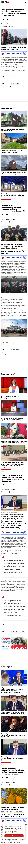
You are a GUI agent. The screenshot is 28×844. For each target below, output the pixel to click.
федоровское (4, 86)
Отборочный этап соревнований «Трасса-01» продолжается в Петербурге (11, 396)
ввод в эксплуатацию (6, 88)
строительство (12, 86)
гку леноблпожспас (15, 349)
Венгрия (3, 634)
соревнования (19, 351)
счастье (14, 88)
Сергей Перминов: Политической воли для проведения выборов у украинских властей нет (13, 735)
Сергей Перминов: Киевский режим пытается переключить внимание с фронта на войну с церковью (12, 758)
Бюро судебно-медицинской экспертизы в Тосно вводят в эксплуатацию (14, 173)
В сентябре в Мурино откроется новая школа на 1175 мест (13, 129)
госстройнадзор (21, 86)
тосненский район (15, 83)
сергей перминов (14, 631)
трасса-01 (4, 354)
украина (9, 634)
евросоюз (23, 631)
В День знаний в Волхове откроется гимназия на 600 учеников (12, 151)
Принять (14, 835)
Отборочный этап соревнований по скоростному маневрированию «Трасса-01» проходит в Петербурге (12, 419)
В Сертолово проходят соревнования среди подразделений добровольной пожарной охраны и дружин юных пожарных (12, 465)
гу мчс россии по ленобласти (8, 351)
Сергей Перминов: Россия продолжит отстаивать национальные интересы (12, 713)
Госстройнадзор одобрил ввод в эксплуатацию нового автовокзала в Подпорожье (12, 195)
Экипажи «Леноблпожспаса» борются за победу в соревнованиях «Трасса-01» (14, 441)
